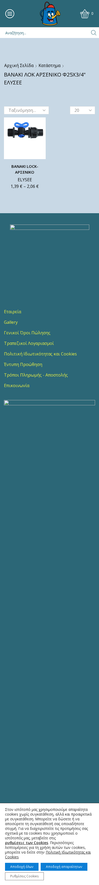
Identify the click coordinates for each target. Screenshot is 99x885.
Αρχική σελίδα (19, 65)
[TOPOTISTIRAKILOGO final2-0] (49, 264)
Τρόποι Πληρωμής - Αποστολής (36, 375)
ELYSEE (25, 180)
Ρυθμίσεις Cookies (24, 876)
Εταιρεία (12, 312)
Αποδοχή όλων (21, 866)
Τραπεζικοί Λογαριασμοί (29, 343)
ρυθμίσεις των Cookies (26, 842)
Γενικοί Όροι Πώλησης (27, 333)
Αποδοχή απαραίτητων (64, 866)
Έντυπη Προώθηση (23, 364)
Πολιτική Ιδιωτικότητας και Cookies (40, 354)
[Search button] (93, 32)
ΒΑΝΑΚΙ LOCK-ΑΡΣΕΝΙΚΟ (24, 169)
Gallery (11, 322)
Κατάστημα (49, 65)
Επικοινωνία (16, 385)
